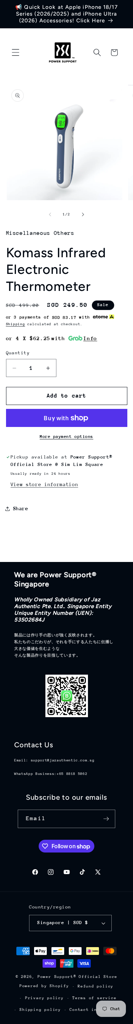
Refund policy (95, 986)
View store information (44, 484)
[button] (15, 52)
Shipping (15, 324)
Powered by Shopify (44, 986)
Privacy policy (44, 998)
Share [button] (20, 508)
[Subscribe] (106, 819)
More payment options (66, 436)
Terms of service (94, 998)
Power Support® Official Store (77, 976)
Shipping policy (40, 1009)
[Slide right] (83, 214)
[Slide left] (50, 214)
